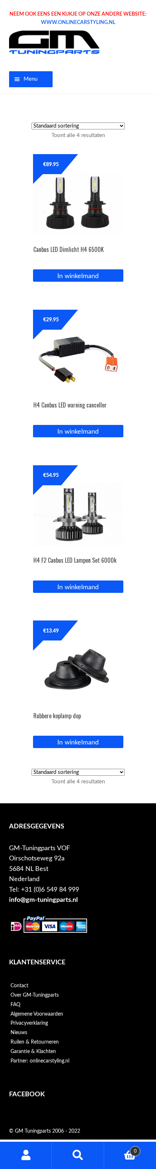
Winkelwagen (120, 1149)
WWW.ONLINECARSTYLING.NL (78, 22)
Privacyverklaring (29, 1023)
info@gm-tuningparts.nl (43, 900)
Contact (19, 985)
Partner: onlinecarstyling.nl (40, 1061)
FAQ (15, 1004)
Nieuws (19, 1032)
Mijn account (26, 1155)
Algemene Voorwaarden (37, 1014)
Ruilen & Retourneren (35, 1042)
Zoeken (78, 1155)
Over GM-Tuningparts (35, 995)
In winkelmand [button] (78, 276)
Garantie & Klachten (33, 1051)
